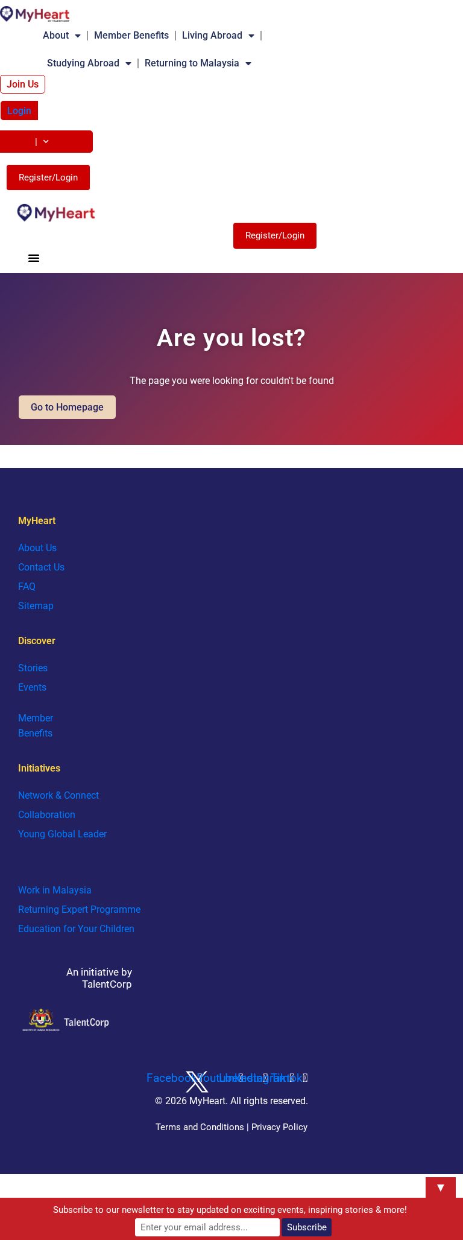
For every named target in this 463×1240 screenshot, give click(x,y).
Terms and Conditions (200, 1127)
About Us (37, 548)
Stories (33, 668)
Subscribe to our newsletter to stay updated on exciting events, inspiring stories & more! (230, 1209)
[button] (34, 258)
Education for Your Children (76, 929)
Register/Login (48, 177)
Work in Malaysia (55, 890)
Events (32, 687)
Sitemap (36, 606)
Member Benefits (131, 35)
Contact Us (41, 567)
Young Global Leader (62, 834)
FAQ (27, 586)
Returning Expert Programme (79, 909)
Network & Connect (58, 795)
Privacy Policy (279, 1127)
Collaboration (46, 814)
